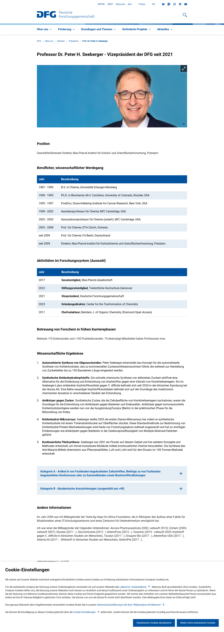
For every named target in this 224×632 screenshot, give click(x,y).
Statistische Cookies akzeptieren (154, 622)
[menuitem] (44, 29)
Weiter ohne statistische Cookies (197, 622)
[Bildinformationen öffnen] (183, 123)
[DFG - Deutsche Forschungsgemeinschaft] (65, 15)
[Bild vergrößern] (112, 96)
